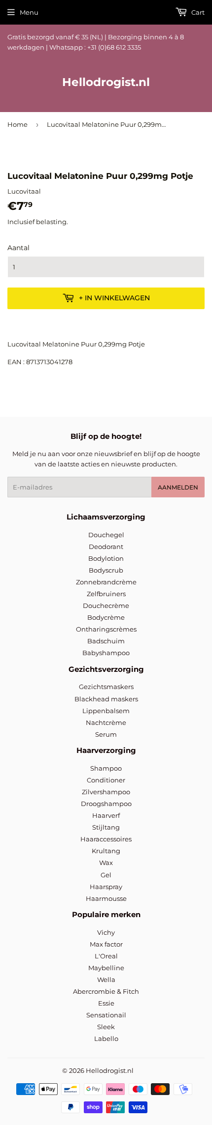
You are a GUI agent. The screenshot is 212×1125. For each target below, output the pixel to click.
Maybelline (106, 968)
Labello (106, 1038)
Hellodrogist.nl (106, 82)
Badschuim (106, 641)
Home (17, 124)
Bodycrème (106, 617)
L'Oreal (106, 956)
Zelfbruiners (106, 594)
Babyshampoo (106, 653)
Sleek (106, 1027)
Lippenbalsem (106, 711)
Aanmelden (178, 487)
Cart (197, 12)
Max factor (106, 944)
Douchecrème (106, 605)
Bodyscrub (106, 570)
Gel (106, 875)
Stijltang (106, 827)
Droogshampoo (106, 804)
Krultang (106, 851)
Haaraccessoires (106, 839)
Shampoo (106, 768)
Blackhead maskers (106, 699)
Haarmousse (106, 898)
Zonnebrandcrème (106, 582)
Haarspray (106, 887)
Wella (106, 979)
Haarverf (106, 815)
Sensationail (106, 1015)
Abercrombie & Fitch (106, 991)
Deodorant (106, 546)
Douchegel (106, 535)
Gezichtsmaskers (106, 687)
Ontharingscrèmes (106, 629)
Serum (106, 734)
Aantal (18, 247)
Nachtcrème (106, 722)
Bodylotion (106, 558)
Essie (106, 1003)
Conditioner (106, 780)
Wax (106, 862)
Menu (29, 12)
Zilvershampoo (106, 792)
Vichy (106, 932)
